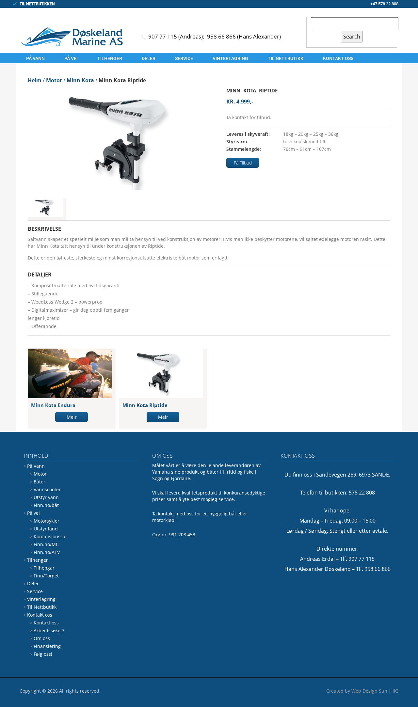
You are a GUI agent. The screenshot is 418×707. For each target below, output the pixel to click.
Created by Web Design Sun (356, 691)
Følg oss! (43, 654)
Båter (39, 482)
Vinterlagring (230, 58)
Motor (40, 474)
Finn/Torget (46, 576)
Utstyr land (46, 529)
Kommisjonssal (50, 536)
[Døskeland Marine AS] (72, 36)
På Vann (35, 58)
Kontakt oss (338, 58)
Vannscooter (47, 489)
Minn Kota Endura (53, 405)
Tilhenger (109, 58)
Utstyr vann (46, 497)
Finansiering (47, 646)
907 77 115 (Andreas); (177, 36)
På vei (71, 58)
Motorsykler (46, 521)
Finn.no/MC (46, 544)
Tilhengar (44, 568)
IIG (395, 691)
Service (184, 58)
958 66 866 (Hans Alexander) (244, 36)
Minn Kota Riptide (145, 405)
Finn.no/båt (46, 505)
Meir (72, 417)
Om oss (42, 638)
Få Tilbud (243, 163)
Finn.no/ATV (47, 552)
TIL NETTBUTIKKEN (37, 4)
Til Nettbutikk (285, 58)
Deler (148, 58)
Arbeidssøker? (49, 630)
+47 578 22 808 (384, 3)
